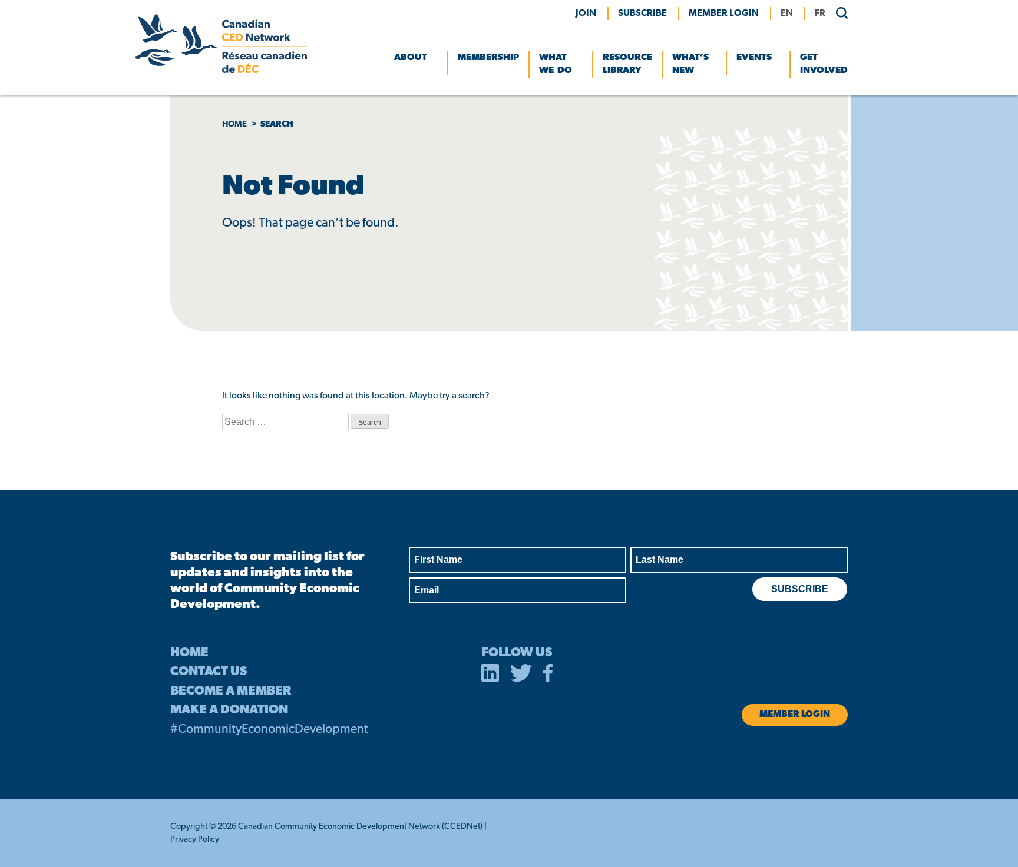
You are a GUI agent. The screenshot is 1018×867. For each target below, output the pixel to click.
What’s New (690, 64)
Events (754, 57)
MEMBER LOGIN (724, 13)
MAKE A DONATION (229, 710)
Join (586, 13)
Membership (488, 57)
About (410, 57)
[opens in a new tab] (490, 675)
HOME (189, 653)
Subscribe (642, 13)
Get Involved (824, 64)
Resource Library (627, 64)
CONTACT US (208, 672)
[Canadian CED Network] (221, 70)
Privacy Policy (194, 839)
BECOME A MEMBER (230, 691)
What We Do (555, 64)
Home (234, 124)
